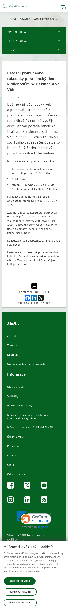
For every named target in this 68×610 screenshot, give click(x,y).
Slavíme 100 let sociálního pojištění (27, 537)
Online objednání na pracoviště (26, 364)
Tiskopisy (13, 345)
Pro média (13, 446)
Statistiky (13, 396)
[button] (34, 520)
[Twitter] (27, 486)
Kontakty (12, 354)
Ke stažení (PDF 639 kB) (34, 292)
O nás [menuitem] (11, 50)
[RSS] (44, 500)
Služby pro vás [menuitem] (18, 41)
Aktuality (25, 18)
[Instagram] (10, 500)
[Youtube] (44, 486)
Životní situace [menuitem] (18, 32)
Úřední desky (15, 436)
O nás (13, 18)
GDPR (10, 464)
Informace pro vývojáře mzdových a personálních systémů (27, 416)
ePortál (11, 336)
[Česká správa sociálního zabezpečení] (15, 6)
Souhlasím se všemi (19, 581)
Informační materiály (19, 405)
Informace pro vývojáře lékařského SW (30, 427)
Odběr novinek (16, 474)
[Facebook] (10, 486)
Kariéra (11, 455)
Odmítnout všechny (20, 591)
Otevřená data (15, 387)
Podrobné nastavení (20, 602)
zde (23, 264)
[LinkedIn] (27, 500)
